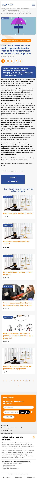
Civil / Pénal (6, 10)
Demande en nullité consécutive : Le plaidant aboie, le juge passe (17, 367)
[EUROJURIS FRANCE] (8, 4)
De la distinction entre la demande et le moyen (17, 273)
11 (29, 381)
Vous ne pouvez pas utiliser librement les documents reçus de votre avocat (17, 304)
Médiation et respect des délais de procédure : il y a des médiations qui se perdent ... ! (18, 335)
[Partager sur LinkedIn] (12, 61)
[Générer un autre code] (31, 412)
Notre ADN (4, 425)
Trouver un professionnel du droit (11, 428)
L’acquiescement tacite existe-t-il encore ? (16, 243)
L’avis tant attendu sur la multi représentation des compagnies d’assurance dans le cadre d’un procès (16, 12)
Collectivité (9, 403)
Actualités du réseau (7, 433)
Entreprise (19, 401)
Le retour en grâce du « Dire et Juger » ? (18, 213)
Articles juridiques (6, 8)
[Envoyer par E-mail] (20, 61)
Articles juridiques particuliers (20, 8)
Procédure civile (14, 10)
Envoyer (9, 417)
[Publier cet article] (8, 61)
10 (26, 381)
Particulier (9, 401)
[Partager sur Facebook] (16, 61)
